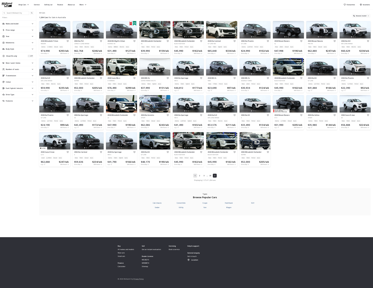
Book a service (174, 249)
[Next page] (215, 176)
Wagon (228, 207)
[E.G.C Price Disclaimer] (178, 90)
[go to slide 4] (56, 36)
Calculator (121, 266)
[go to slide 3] (54, 36)
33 (210, 176)
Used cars (121, 256)
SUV (252, 203)
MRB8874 (145, 263)
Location (194, 260)
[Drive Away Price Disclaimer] (48, 53)
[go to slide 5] (58, 36)
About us (71, 5)
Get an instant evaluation (151, 249)
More (82, 5)
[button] (32, 13)
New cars (121, 253)
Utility (181, 207)
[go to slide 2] (53, 36)
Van (204, 207)
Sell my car (48, 5)
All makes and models (126, 249)
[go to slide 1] (51, 36)
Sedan (157, 207)
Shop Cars (22, 5)
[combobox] (15, 13)
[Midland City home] (7, 4)
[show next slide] (67, 31)
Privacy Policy (138, 279)
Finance (60, 5)
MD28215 (145, 260)
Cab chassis (157, 203)
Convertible (181, 203)
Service (37, 5)
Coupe (205, 203)
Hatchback (229, 203)
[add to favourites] (67, 41)
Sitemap (145, 266)
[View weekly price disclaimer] (68, 53)
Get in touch (192, 256)
